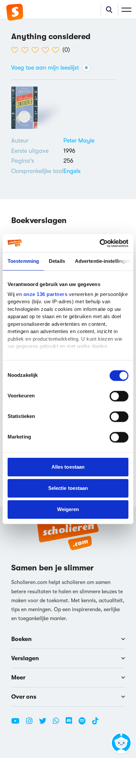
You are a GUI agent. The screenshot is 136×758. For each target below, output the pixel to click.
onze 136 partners (45, 294)
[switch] (119, 396)
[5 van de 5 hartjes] (57, 50)
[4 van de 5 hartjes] (47, 50)
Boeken (21, 639)
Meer (18, 677)
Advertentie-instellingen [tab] (103, 261)
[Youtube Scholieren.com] (17, 723)
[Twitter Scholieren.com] (45, 723)
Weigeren (68, 509)
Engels (72, 171)
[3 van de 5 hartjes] (37, 50)
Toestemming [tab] (23, 261)
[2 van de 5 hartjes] (26, 50)
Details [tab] (57, 261)
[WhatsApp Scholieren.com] (58, 723)
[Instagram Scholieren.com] (31, 723)
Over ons (23, 696)
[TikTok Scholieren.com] (95, 723)
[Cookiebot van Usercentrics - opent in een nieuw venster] (99, 243)
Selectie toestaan (68, 488)
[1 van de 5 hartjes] (16, 50)
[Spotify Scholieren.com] (84, 723)
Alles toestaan (68, 467)
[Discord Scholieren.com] (71, 723)
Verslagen (25, 658)
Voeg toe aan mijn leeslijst (45, 67)
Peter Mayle (78, 140)
